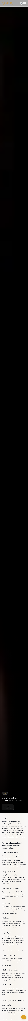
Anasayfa (4, 816)
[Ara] (21, 3)
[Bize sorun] (23, 1017)
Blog (9, 816)
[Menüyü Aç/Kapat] (24, 3)
